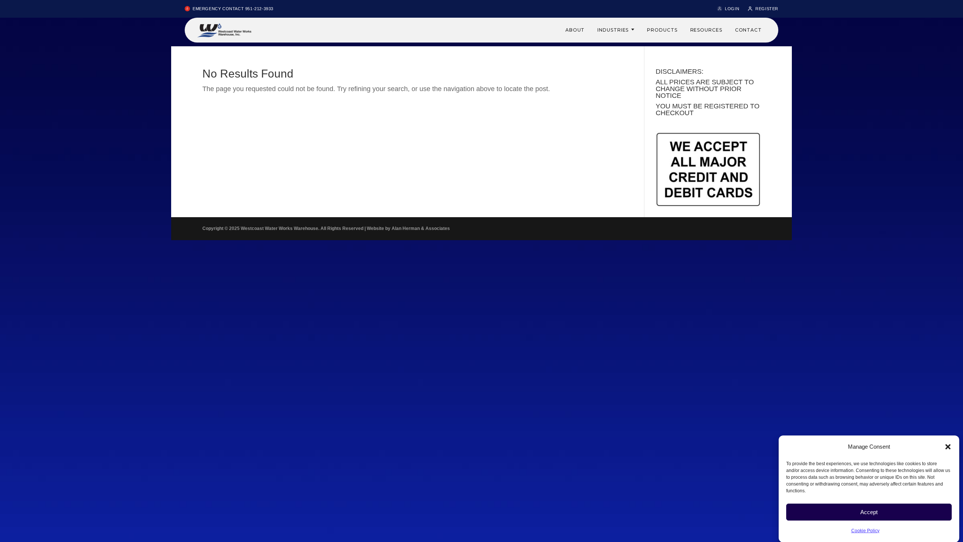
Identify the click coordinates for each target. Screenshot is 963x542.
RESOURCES (706, 30)
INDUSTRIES (613, 30)
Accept (869, 512)
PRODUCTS (662, 30)
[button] (948, 447)
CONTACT (748, 30)
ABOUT (575, 30)
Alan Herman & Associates (421, 228)
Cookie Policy (865, 530)
